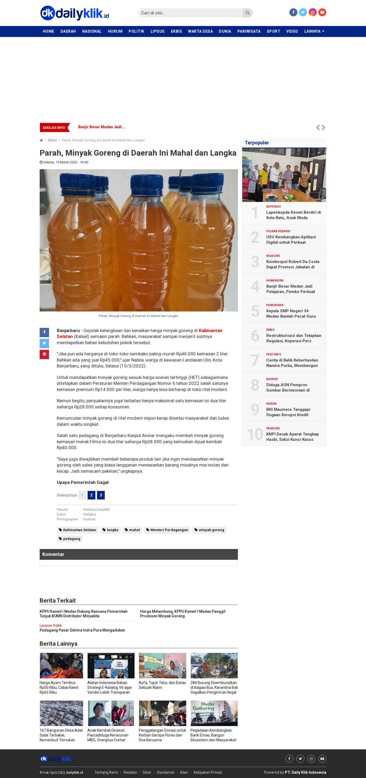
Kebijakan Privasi (208, 772)
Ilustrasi (89, 519)
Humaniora (275, 280)
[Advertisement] (183, 77)
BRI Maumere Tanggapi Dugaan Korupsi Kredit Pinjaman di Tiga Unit (288, 415)
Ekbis (176, 31)
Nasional (92, 31)
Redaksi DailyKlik (96, 510)
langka (112, 530)
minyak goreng (211, 530)
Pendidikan (274, 305)
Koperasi (273, 206)
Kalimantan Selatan (79, 530)
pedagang (71, 539)
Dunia (225, 31)
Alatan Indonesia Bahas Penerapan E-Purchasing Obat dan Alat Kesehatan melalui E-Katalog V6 (162, 127)
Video (292, 31)
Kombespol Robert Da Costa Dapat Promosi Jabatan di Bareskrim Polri (292, 267)
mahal (134, 530)
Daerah (68, 31)
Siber (147, 772)
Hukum (115, 31)
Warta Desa (200, 31)
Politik (136, 31)
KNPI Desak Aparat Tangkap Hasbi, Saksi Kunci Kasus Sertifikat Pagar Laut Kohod (292, 439)
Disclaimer (166, 772)
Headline (273, 256)
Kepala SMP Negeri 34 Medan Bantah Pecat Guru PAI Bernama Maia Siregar (291, 316)
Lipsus (158, 31)
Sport (274, 31)
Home (48, 31)
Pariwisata (249, 31)
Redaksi (89, 514)
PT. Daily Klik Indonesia (305, 772)
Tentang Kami (106, 772)
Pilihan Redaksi (278, 231)
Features (273, 354)
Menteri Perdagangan (169, 530)
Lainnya (312, 31)
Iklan (184, 772)
